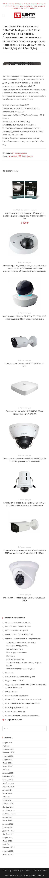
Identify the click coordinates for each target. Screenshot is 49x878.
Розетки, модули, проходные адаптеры (22, 715)
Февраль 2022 (8, 847)
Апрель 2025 (7, 773)
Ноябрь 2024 (7, 783)
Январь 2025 (7, 780)
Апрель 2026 (7, 749)
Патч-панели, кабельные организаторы (22, 703)
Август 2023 (7, 817)
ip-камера (13, 156)
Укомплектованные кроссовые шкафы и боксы (23, 663)
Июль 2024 (7, 793)
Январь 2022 (7, 851)
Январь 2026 (7, 756)
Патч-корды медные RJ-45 (16, 707)
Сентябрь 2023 (8, 814)
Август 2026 (7, 742)
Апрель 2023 (7, 824)
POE (19, 156)
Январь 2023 (7, 827)
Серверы (9, 673)
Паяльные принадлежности (17, 695)
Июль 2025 (7, 763)
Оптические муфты (14, 649)
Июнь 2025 (7, 766)
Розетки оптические (15, 659)
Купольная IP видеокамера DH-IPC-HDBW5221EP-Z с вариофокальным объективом (24, 460)
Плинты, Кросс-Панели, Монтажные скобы (23, 699)
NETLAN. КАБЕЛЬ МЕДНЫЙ (16, 630)
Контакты (26, 871)
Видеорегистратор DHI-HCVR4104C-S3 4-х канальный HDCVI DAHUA (24, 412)
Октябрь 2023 (8, 810)
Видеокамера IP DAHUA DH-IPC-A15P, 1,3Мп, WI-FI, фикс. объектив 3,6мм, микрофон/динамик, (24, 317)
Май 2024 (6, 797)
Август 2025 (7, 759)
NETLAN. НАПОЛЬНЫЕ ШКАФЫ (18, 622)
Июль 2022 (7, 841)
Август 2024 (7, 790)
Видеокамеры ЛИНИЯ (14, 680)
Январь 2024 (7, 803)
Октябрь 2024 (8, 786)
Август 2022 (7, 837)
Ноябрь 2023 (7, 807)
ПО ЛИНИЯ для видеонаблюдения (24, 210)
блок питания (27, 156)
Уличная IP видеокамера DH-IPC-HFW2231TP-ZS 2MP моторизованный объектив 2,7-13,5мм (24, 551)
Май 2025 (6, 769)
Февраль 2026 (8, 752)
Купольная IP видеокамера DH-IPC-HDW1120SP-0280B (24, 599)
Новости (15, 871)
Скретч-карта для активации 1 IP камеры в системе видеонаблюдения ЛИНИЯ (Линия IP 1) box (24, 216)
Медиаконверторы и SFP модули (20, 668)
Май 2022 (6, 844)
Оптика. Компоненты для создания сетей (23, 638)
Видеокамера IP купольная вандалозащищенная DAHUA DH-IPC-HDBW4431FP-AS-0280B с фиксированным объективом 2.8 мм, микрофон (24, 268)
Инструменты (11, 691)
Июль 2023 (7, 820)
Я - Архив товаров (19, 153)
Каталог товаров (40, 871)
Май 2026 (6, 746)
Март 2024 (6, 800)
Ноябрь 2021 (7, 854)
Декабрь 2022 (8, 830)
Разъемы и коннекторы (15, 711)
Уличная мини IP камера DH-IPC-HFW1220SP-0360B (24, 365)
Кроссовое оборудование (17, 646)
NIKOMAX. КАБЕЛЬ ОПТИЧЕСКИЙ (19, 634)
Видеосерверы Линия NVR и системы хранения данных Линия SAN (25, 686)
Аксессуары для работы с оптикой (21, 642)
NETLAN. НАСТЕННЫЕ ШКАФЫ (18, 626)
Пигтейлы (10, 656)
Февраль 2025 (8, 776)
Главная (6, 871)
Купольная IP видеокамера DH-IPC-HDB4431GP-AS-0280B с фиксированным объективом (24, 504)
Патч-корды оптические (16, 652)
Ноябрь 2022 (7, 834)
